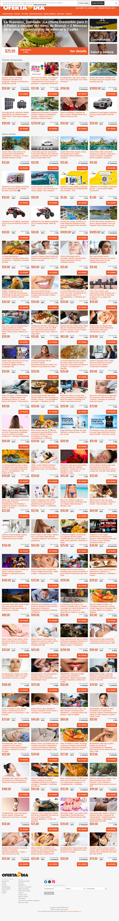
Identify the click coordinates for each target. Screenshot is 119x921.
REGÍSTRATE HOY (107, 8)
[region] (59, 3)
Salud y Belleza (49, 14)
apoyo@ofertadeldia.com (74, 911)
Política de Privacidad (24, 891)
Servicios (60, 14)
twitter (49, 881)
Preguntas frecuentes (24, 881)
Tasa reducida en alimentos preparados (28, 900)
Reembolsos (21, 885)
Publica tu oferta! (23, 896)
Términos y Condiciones (24, 887)
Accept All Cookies (97, 3)
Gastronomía (8, 14)
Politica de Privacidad (39, 4)
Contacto (20, 892)
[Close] (116, 3)
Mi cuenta (21, 883)
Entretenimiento (35, 14)
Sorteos (69, 14)
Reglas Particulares (23, 889)
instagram (53, 881)
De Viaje (25, 14)
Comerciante (21, 898)
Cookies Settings (84, 3)
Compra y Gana (22, 894)
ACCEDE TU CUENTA (86, 8)
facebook (45, 881)
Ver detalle (78, 51)
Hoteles (17, 14)
